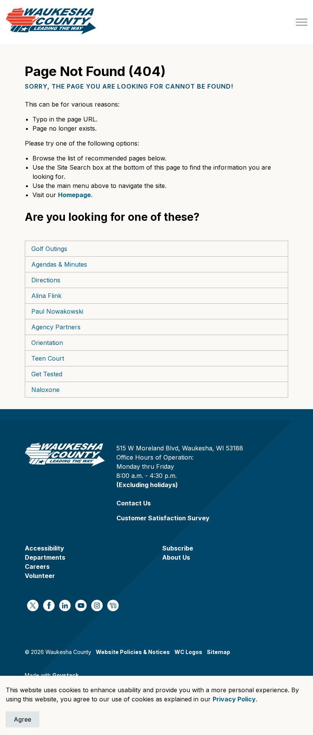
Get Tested (46, 374)
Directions (45, 280)
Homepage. (75, 195)
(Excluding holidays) (147, 485)
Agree (22, 719)
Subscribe (177, 548)
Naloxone (45, 389)
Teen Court (47, 358)
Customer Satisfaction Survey (163, 518)
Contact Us (133, 503)
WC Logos (188, 652)
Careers (37, 566)
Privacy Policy (234, 699)
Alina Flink (46, 296)
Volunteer (40, 576)
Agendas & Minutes (59, 264)
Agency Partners (56, 327)
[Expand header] (301, 22)
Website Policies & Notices (133, 652)
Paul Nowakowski (57, 311)
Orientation (47, 342)
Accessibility (44, 548)
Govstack (65, 675)
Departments (45, 557)
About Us (176, 557)
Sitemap (218, 652)
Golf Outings (49, 249)
